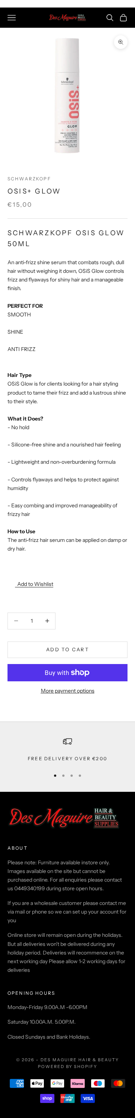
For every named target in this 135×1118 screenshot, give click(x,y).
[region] (67, 749)
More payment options (67, 690)
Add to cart (67, 649)
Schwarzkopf (29, 179)
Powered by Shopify (68, 1066)
